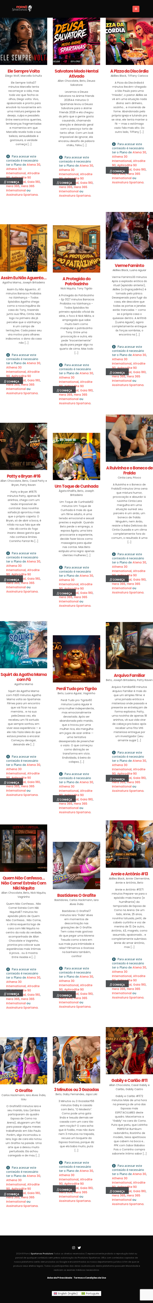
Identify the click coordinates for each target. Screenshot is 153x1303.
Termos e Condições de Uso (90, 1277)
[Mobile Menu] (135, 9)
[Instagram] (73, 1248)
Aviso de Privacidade (59, 1277)
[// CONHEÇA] (23, 41)
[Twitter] (79, 1248)
